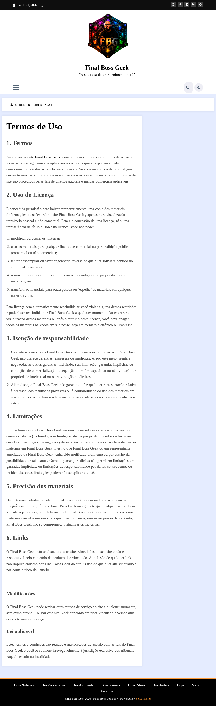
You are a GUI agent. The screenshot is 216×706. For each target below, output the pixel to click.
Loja (180, 685)
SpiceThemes (143, 698)
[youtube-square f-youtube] (186, 4)
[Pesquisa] (188, 87)
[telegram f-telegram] (200, 4)
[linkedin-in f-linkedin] (193, 4)
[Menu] (16, 87)
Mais (195, 685)
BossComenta (83, 685)
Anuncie (106, 691)
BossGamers (110, 685)
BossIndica (161, 685)
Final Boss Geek (107, 67)
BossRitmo (136, 685)
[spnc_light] (198, 87)
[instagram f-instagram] (173, 4)
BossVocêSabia (53, 685)
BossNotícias (24, 685)
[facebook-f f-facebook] (180, 4)
